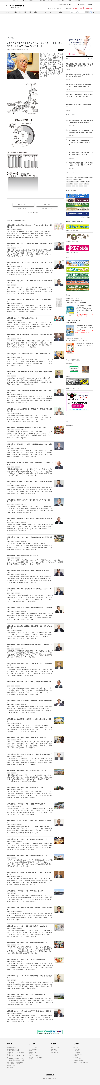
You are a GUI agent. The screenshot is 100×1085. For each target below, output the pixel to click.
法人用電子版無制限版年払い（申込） (16, 1060)
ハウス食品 (86, 183)
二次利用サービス (33, 0)
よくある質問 (32, 1052)
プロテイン (69, 179)
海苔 (91, 177)
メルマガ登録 (68, 8)
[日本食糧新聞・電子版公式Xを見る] (93, 12)
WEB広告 (24, 0)
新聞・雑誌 (42, 0)
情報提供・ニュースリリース (36, 1059)
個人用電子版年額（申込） (13, 1050)
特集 (30, 12)
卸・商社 (13, 49)
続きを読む (47, 204)
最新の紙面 (82, 4)
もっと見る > (90, 58)
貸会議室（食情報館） (79, 1060)
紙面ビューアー (64, 4)
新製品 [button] (36, 12)
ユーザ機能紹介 (33, 1049)
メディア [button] (51, 12)
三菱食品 (75, 179)
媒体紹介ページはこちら (72, 230)
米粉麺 (86, 177)
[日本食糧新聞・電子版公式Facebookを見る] (90, 12)
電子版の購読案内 (11, 1047)
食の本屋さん (51, 0)
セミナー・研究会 (61, 0)
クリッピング (73, 4)
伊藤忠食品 (80, 177)
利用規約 (31, 1054)
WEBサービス (16, 0)
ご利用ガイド (60, 8)
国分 (24, 220)
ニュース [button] (8, 12)
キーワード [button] (43, 12)
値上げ (75, 183)
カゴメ (80, 183)
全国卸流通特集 (17, 220)
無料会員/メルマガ (11, 1065)
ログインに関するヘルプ (35, 212)
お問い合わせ (10, 1067)
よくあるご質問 (52, 8)
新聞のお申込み (88, 8)
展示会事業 (54, 1050)
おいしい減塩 (69, 183)
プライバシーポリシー (34, 1055)
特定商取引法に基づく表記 (35, 1057)
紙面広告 (53, 1049)
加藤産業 (82, 181)
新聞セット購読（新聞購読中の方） (15, 1062)
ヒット (87, 181)
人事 (75, 177)
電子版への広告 (55, 1047)
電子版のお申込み (77, 8)
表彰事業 (76, 1057)
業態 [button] (25, 12)
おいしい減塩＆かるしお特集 (72, 181)
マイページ (50, 1074)
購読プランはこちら (23, 204)
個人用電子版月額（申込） (13, 1049)
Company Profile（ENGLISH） (81, 1062)
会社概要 (76, 1047)
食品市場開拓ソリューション (80, 0)
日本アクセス (69, 177)
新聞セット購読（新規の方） (14, 1063)
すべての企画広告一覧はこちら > (85, 217)
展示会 (69, 0)
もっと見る (59, 12)
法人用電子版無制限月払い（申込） (15, 1059)
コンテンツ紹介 (33, 1047)
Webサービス (77, 1049)
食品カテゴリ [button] (17, 12)
